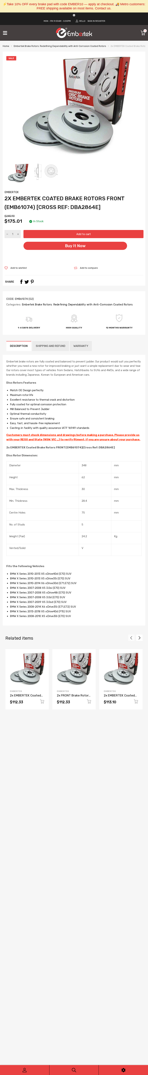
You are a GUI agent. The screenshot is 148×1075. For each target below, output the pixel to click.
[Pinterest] (32, 282)
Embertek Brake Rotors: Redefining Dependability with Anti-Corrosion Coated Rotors (77, 304)
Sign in (91, 21)
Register (100, 21)
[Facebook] (21, 282)
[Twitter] (27, 282)
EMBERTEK (12, 192)
